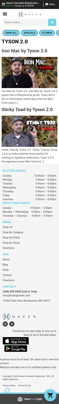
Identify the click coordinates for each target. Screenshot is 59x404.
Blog (5, 264)
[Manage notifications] (7, 390)
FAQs (6, 269)
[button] (29, 4)
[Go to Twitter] (11, 324)
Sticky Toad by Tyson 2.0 (27, 109)
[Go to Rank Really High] (29, 398)
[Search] (52, 22)
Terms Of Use (24, 385)
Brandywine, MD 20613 (36, 300)
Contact (7, 275)
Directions (8, 248)
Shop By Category (13, 232)
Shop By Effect (11, 237)
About (6, 259)
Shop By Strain (11, 242)
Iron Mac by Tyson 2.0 (24, 50)
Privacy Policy (9, 385)
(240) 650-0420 (12, 291)
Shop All (7, 227)
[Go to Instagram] (5, 324)
